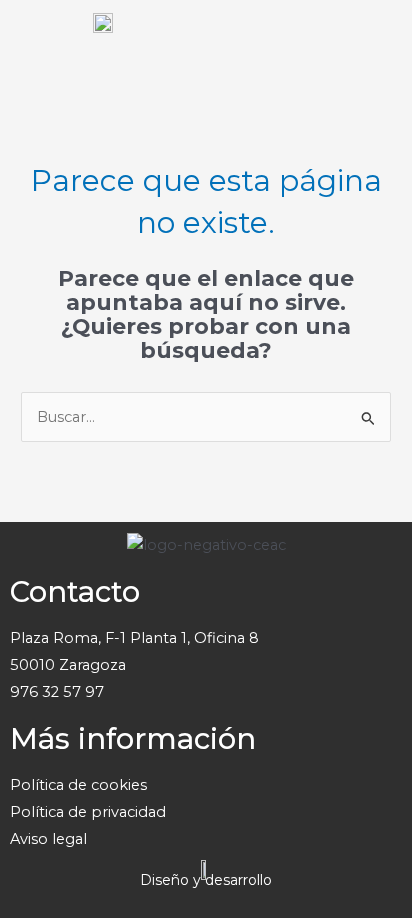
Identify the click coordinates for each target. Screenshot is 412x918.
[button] (376, 40)
